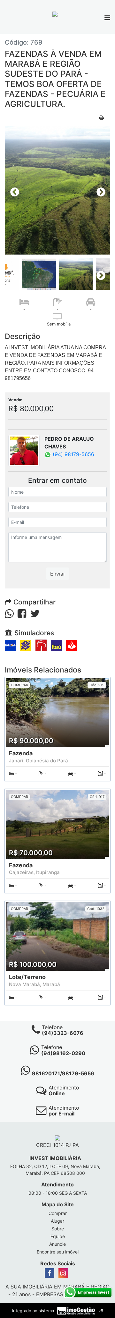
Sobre (57, 1228)
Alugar (57, 1221)
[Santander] (71, 645)
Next (99, 190)
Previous (13, 190)
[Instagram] (63, 1273)
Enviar (57, 573)
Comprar (58, 1213)
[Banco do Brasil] (25, 645)
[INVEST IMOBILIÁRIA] (54, 13)
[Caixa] (10, 645)
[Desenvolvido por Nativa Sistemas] (77, 1310)
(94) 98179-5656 (72, 454)
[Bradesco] (41, 645)
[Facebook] (49, 1273)
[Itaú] (56, 645)
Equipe (57, 1236)
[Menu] (107, 18)
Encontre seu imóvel (58, 1251)
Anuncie (57, 1244)
